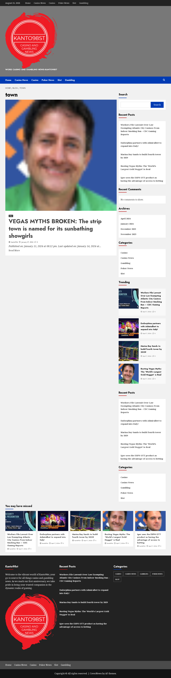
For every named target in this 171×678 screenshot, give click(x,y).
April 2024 (126, 218)
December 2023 (128, 229)
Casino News (40, 3)
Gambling (83, 3)
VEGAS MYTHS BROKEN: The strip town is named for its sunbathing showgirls (55, 228)
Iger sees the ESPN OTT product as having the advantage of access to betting (142, 179)
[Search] (164, 80)
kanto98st (14, 242)
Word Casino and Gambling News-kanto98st (31, 69)
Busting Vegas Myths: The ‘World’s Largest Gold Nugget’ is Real (138, 168)
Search (123, 94)
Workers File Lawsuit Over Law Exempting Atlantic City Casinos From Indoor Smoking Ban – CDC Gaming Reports (140, 129)
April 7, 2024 (23, 549)
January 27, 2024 (27, 242)
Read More (14, 250)
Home (28, 3)
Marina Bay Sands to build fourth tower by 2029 (141, 156)
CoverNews (96, 673)
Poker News (63, 3)
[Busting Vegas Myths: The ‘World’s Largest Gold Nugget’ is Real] (118, 521)
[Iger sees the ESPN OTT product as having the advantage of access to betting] (150, 521)
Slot (74, 3)
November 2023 (128, 234)
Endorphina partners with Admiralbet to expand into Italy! (141, 144)
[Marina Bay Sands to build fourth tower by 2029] (85, 521)
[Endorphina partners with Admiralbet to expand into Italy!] (53, 521)
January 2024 (127, 223)
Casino (52, 3)
